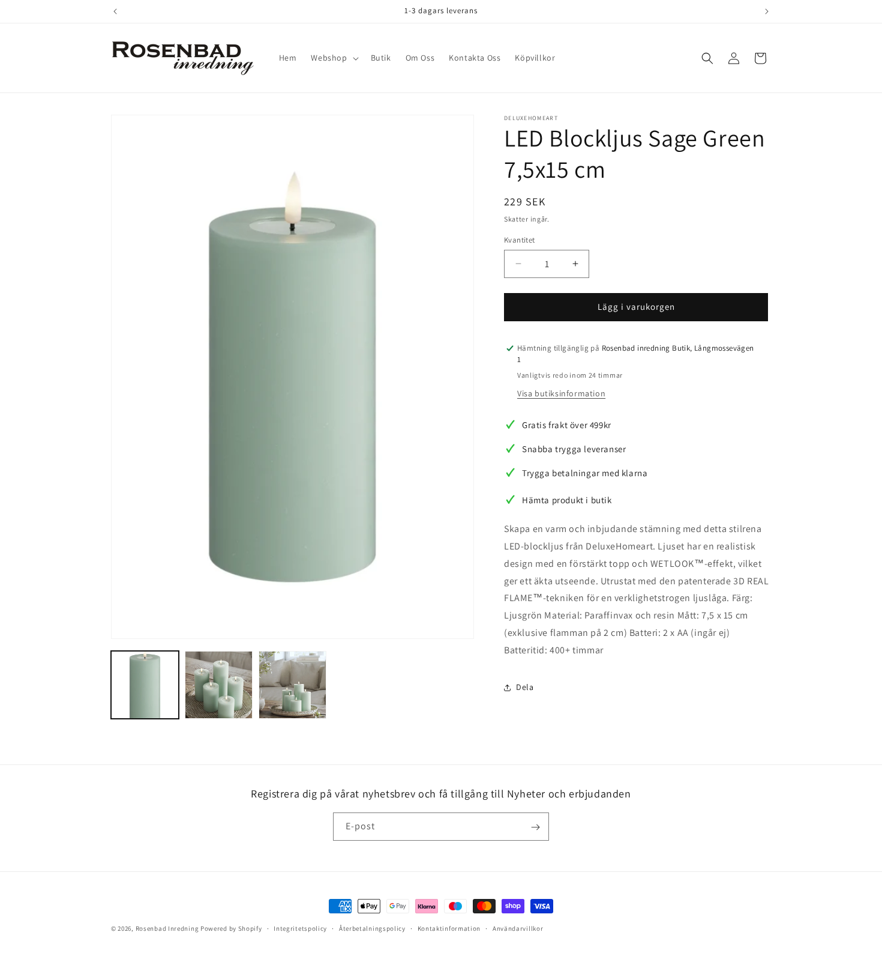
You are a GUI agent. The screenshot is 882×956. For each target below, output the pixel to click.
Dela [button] (524, 687)
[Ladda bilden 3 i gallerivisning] (292, 685)
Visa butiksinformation (561, 393)
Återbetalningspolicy (372, 928)
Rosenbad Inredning (167, 928)
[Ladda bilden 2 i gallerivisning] (219, 685)
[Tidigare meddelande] (115, 11)
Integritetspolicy (300, 928)
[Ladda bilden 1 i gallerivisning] (145, 685)
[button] (333, 57)
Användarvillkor (518, 928)
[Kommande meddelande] (767, 11)
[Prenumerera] (535, 827)
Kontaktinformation (449, 928)
